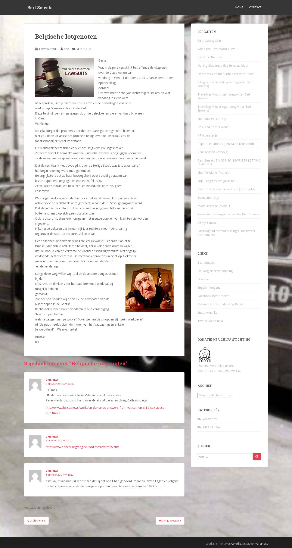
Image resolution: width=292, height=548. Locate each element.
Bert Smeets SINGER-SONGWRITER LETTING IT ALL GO (229, 162)
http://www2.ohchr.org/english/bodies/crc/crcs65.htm (82, 447)
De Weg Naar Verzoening (215, 271)
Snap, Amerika (207, 312)
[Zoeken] (257, 456)
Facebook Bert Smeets (213, 296)
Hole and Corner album (214, 127)
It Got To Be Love (210, 57)
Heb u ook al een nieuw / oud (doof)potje (226, 189)
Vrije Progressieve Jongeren (217, 181)
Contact (255, 7)
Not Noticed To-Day (212, 119)
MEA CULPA (84, 49)
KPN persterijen (208, 135)
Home (239, 7)
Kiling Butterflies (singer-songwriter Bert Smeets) (225, 84)
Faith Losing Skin (209, 40)
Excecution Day (208, 197)
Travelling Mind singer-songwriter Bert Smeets (224, 96)
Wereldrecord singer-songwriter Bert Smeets (228, 214)
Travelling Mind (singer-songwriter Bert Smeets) (224, 108)
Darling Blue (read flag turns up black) (223, 65)
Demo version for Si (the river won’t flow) (226, 74)
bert (66, 49)
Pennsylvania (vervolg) (213, 152)
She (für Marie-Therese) (214, 172)
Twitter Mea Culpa (210, 321)
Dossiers (204, 279)
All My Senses (207, 222)
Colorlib (236, 543)
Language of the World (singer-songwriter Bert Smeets (226, 233)
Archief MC (210, 419)
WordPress (261, 543)
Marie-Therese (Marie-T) (215, 206)
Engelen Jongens (209, 287)
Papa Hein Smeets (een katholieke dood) (226, 144)
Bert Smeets (40, 7)
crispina (52, 380)
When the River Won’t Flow (216, 49)
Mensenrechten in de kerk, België (220, 304)
